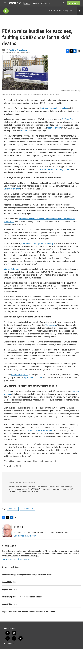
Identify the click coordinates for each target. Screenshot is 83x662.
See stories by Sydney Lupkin (15, 559)
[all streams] (80, 10)
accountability (73, 553)
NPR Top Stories (27, 509)
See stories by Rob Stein (25, 535)
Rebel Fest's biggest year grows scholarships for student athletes (27, 575)
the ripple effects (11, 556)
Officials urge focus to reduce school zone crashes (22, 597)
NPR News (12, 509)
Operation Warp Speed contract (56, 553)
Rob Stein (12, 50)
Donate (74, 3)
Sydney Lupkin (22, 50)
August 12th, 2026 (9, 604)
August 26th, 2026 (9, 582)
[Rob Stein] (7, 530)
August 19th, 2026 (9, 589)
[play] (6, 11)
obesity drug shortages (30, 556)
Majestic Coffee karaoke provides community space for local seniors (29, 611)
